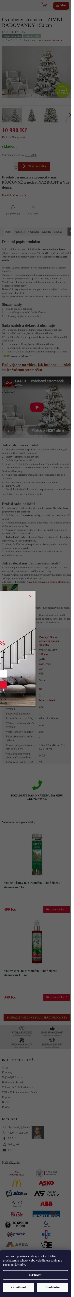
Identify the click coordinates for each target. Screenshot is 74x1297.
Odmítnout (18, 1287)
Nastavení (35, 1274)
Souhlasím (53, 1287)
